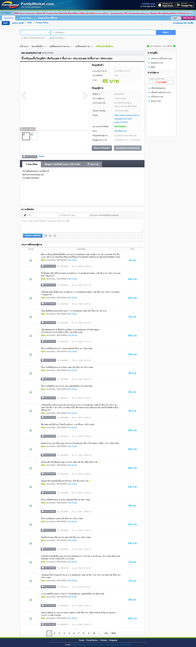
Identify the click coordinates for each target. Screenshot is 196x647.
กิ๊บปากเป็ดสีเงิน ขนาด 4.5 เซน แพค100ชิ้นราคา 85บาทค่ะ (67, 386)
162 (105, 633)
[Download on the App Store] (165, 5)
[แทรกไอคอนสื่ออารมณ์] (55, 236)
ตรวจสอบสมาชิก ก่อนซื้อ (183, 23)
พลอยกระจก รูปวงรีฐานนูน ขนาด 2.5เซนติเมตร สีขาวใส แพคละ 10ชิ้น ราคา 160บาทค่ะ (80, 443)
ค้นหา (166, 32)
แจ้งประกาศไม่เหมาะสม (161, 58)
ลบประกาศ (156, 101)
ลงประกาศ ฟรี (18, 23)
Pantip (81, 640)
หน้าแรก (24, 46)
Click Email (72, 260)
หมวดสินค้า (37, 46)
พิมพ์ (153, 67)
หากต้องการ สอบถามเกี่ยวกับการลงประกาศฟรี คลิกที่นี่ (111, 645)
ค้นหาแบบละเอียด (56, 38)
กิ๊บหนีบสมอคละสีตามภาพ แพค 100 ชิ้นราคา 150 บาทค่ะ (66, 537)
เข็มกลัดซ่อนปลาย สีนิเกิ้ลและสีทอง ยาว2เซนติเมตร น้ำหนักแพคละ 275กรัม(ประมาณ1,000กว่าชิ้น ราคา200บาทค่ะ (70, 330)
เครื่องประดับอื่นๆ (104, 46)
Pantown (103, 640)
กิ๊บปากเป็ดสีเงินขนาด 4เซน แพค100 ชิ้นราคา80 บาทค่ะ (66, 499)
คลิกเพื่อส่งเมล (120, 131)
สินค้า (5, 23)
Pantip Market (92, 640)
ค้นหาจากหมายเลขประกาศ (34, 38)
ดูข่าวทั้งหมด (6, 13)
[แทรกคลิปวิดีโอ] (50, 236)
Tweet (41, 156)
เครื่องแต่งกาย (82, 46)
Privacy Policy (42, 23)
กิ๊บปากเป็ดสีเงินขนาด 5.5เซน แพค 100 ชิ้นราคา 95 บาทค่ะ (67, 367)
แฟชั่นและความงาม (59, 46)
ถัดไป (113, 633)
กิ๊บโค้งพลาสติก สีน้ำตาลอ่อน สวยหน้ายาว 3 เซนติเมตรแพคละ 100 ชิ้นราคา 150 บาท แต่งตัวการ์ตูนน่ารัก (80, 274)
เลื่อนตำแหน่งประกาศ (160, 92)
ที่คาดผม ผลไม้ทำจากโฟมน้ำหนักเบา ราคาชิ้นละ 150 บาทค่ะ (68, 424)
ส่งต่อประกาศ (157, 63)
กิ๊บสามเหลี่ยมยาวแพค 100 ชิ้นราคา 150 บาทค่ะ (62, 518)
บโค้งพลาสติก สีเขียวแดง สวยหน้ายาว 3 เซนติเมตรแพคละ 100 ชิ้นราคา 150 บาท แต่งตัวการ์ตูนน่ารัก (80, 293)
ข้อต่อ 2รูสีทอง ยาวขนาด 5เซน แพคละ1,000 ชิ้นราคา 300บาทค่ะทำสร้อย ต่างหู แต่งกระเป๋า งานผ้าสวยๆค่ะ (78, 613)
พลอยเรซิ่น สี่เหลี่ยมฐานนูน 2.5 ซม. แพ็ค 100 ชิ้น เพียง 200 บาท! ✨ (71, 462)
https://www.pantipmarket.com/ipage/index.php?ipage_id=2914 (127, 118)
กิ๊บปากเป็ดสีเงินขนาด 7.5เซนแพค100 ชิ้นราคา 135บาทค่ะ (67, 348)
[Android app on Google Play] (185, 5)
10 (94, 633)
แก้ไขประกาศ (157, 97)
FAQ (29, 23)
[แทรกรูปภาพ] (46, 236)
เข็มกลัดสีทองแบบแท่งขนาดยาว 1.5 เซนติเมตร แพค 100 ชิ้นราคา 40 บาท (73, 311)
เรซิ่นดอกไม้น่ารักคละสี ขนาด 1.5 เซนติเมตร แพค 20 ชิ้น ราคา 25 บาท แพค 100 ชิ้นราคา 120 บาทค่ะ (81, 576)
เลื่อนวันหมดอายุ (158, 88)
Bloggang (113, 640)
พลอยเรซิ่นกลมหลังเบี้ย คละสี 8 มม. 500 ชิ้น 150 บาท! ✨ (66, 481)
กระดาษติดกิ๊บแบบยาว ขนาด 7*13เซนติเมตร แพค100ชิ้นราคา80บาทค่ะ (72, 594)
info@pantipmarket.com (81, 645)
